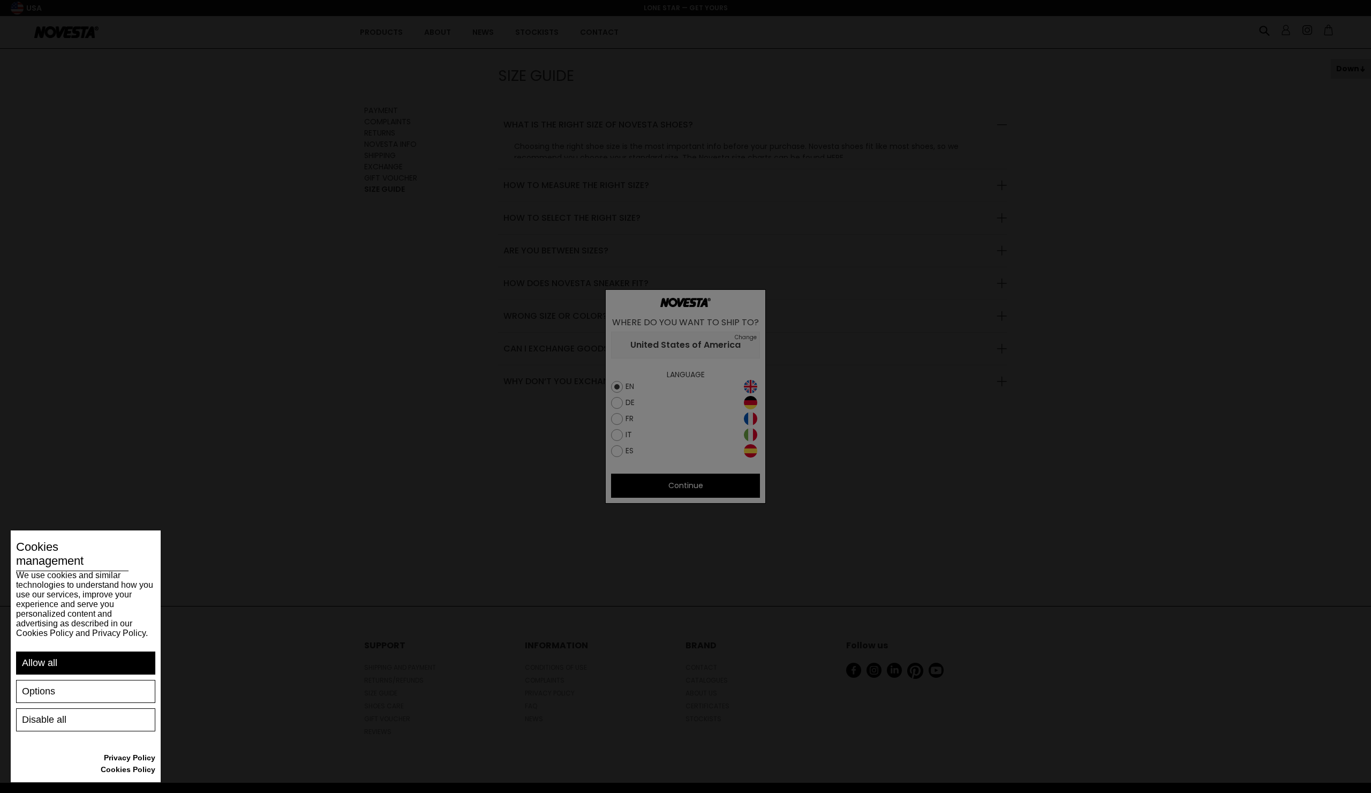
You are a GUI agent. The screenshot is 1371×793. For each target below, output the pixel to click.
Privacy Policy (129, 757)
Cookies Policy (128, 769)
